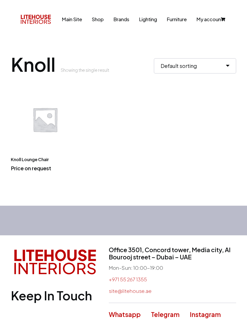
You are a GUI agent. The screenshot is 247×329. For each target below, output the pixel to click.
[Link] (36, 19)
